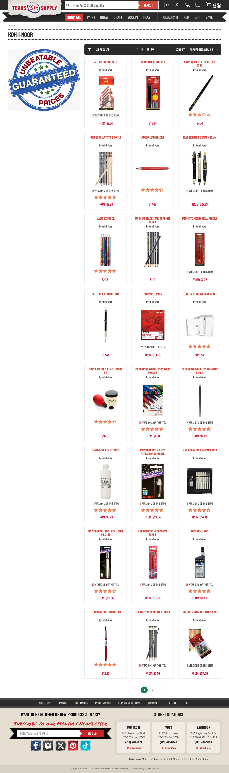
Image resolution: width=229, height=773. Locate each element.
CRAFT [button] (117, 17)
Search (148, 5)
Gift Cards (81, 703)
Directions (135, 748)
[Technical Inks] (199, 562)
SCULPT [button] (132, 17)
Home (12, 25)
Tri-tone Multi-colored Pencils (199, 612)
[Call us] (187, 5)
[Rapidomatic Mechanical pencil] (152, 562)
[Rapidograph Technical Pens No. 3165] (105, 562)
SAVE (209, 17)
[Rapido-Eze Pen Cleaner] (105, 481)
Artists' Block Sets (105, 62)
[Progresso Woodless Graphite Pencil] (199, 400)
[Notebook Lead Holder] (105, 325)
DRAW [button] (104, 17)
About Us (44, 703)
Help (187, 703)
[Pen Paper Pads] (152, 325)
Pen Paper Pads (152, 294)
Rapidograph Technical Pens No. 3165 (105, 533)
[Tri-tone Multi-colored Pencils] (199, 643)
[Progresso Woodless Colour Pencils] (152, 400)
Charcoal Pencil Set (153, 62)
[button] (199, 115)
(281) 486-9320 (203, 742)
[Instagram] (48, 749)
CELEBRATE (170, 17)
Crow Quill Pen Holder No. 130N (200, 63)
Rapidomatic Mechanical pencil (152, 533)
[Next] (161, 690)
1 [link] (144, 690)
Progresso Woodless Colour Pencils (152, 371)
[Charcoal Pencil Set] (152, 93)
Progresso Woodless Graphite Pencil (199, 371)
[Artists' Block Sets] (105, 93)
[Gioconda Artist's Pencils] (105, 168)
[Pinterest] (73, 749)
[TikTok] (85, 749)
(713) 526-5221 (133, 742)
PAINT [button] (91, 17)
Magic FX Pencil (105, 218)
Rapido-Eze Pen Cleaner (105, 450)
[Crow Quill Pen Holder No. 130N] (199, 93)
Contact (152, 703)
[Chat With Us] (197, 5)
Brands (62, 703)
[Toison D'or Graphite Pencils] (152, 643)
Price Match (103, 703)
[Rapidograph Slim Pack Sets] (199, 481)
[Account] (177, 5)
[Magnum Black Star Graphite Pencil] (152, 249)
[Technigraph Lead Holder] (105, 643)
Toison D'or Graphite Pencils (153, 612)
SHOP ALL (74, 17)
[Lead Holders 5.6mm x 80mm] (199, 168)
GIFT (197, 17)
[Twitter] (60, 749)
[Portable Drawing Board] (199, 325)
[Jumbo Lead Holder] (152, 168)
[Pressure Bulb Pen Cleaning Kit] (105, 400)
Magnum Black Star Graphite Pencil (152, 220)
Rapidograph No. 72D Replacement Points (152, 452)
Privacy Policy (137, 769)
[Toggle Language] (166, 5)
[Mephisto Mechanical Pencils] (199, 249)
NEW (187, 17)
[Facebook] (36, 749)
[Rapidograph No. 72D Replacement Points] (152, 481)
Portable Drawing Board (200, 294)
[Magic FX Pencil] (105, 249)
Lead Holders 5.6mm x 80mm (199, 137)
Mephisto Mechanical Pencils (199, 218)
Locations (171, 703)
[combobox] (104, 5)
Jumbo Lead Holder (152, 137)
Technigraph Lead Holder (105, 612)
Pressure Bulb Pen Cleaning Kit (105, 371)
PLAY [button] (146, 17)
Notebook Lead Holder (105, 294)
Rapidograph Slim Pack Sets (200, 450)
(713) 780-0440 (168, 742)
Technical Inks (199, 531)
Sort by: (180, 49)
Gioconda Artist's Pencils (105, 137)
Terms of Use (153, 769)
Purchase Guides (129, 703)
